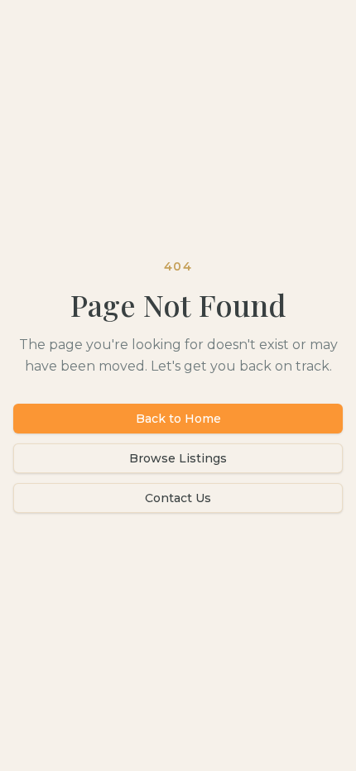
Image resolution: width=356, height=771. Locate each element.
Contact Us (178, 498)
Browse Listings (178, 458)
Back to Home (178, 418)
